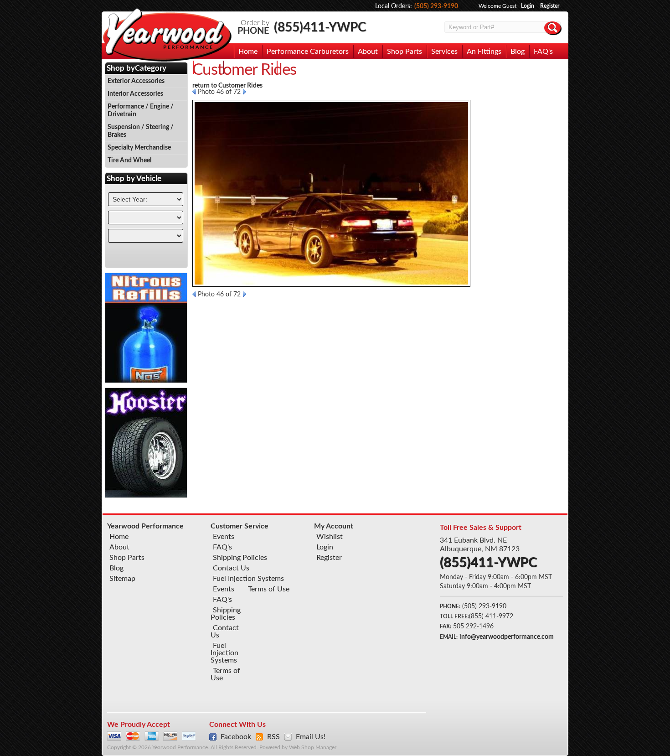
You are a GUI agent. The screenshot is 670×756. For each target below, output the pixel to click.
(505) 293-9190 (436, 6)
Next (244, 91)
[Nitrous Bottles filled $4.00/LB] (146, 381)
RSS (273, 736)
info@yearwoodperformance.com (506, 637)
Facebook (236, 736)
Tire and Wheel (129, 160)
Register (549, 6)
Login (527, 6)
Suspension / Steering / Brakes (141, 131)
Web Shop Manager (312, 747)
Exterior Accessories (136, 81)
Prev (194, 91)
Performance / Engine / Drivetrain (141, 111)
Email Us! (310, 736)
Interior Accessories (135, 94)
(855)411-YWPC (320, 27)
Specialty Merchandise (139, 148)
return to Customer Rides (227, 86)
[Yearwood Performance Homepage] (166, 35)
